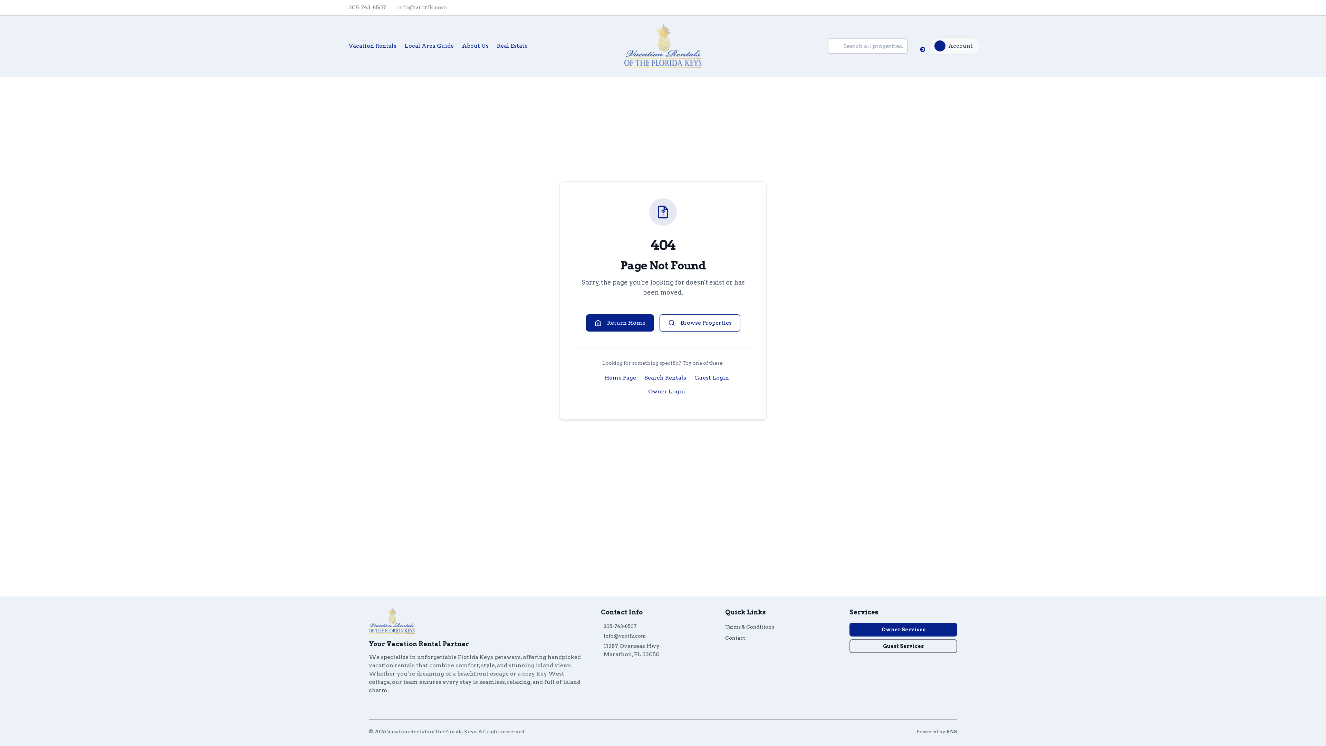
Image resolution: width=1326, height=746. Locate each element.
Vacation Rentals (372, 45)
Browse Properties (706, 322)
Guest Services (903, 646)
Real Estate (512, 45)
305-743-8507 (620, 626)
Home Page (620, 377)
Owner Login (666, 391)
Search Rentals (665, 377)
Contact (735, 638)
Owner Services (903, 629)
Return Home (626, 322)
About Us (475, 45)
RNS (952, 731)
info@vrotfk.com (625, 636)
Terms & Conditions (749, 627)
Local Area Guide (429, 45)
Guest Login (711, 377)
